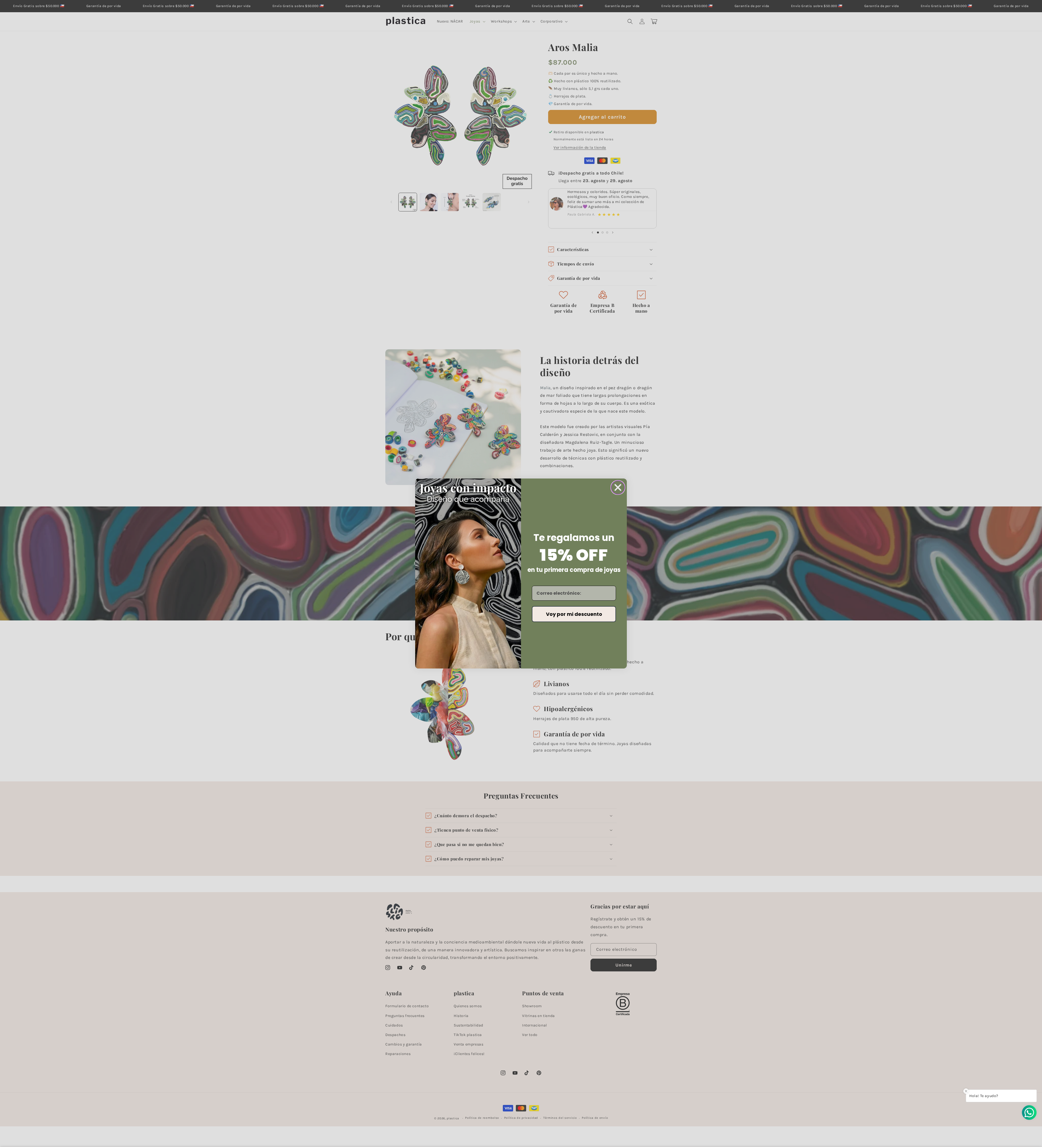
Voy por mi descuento (574, 614)
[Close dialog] (618, 487)
